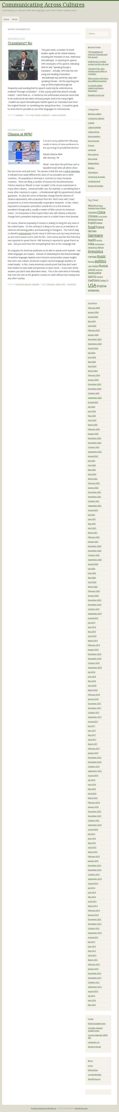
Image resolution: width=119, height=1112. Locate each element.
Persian (38, 115)
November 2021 (94, 497)
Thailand (100, 277)
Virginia (102, 286)
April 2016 (92, 793)
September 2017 (95, 717)
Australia (91, 208)
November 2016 (94, 762)
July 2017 (91, 726)
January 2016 (93, 807)
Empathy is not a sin (96, 95)
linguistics (95, 251)
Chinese (93, 216)
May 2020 (92, 577)
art (97, 205)
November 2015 (94, 816)
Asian (101, 206)
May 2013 (92, 951)
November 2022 (94, 443)
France (99, 227)
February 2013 (94, 964)
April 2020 (92, 582)
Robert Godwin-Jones (97, 1023)
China (101, 212)
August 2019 (93, 618)
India (91, 243)
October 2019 (93, 609)
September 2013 (95, 933)
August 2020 (93, 564)
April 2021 (92, 528)
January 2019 (93, 649)
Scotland (99, 270)
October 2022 (93, 447)
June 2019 (92, 627)
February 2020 (94, 591)
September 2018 (95, 667)
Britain (103, 208)
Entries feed (93, 1070)
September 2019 (95, 613)
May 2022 (92, 470)
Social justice (94, 272)
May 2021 (92, 523)
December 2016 (94, 757)
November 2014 (94, 870)
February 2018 (94, 694)
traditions (94, 280)
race (90, 266)
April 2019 (92, 636)
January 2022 (93, 488)
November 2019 (94, 604)
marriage (92, 256)
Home (6, 19)
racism (95, 265)
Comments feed (94, 1074)
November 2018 (94, 658)
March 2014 (93, 906)
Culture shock (93, 132)
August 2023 (93, 402)
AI (95, 205)
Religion (91, 168)
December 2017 (94, 703)
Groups (91, 145)
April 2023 (92, 420)
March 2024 (93, 371)
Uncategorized (94, 181)
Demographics (94, 136)
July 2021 (91, 514)
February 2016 (94, 802)
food (91, 227)
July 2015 (91, 834)
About (15, 19)
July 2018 (91, 672)
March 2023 (93, 425)
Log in (90, 1065)
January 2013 (93, 969)
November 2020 (94, 550)
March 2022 (93, 479)
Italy (95, 248)
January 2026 (93, 312)
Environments (93, 141)
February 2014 (94, 910)
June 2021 (92, 519)
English (92, 222)
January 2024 (93, 380)
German (92, 231)
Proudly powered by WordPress (43, 1108)
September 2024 (95, 344)
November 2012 (94, 978)
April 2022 (92, 474)
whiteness (93, 290)
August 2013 (93, 937)
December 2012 (94, 973)
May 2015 (92, 843)
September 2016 (95, 771)
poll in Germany (72, 171)
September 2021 (95, 506)
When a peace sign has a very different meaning (98, 79)
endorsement (25, 233)
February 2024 (94, 375)
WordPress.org (94, 1079)
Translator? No (20, 43)
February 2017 (94, 748)
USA (63, 284)
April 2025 (92, 326)
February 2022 (94, 483)
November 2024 (94, 339)
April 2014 (92, 901)
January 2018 (93, 699)
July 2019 (91, 622)
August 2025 (93, 317)
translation (46, 115)
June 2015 (92, 838)
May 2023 (92, 416)
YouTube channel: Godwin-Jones (95, 1029)
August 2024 (93, 348)
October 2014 (93, 874)
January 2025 (93, 335)
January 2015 (93, 861)
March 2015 (93, 852)
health (92, 240)
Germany (51, 284)
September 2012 (95, 987)
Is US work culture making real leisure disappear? (95, 88)
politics (58, 284)
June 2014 (92, 892)
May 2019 (92, 631)
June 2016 (92, 784)
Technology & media (96, 177)
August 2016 (93, 775)
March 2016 (93, 798)
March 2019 (93, 640)
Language (19, 115)
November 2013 (94, 924)
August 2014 (93, 883)
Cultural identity (94, 127)
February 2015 (94, 856)
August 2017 (93, 721)
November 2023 (94, 389)
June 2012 (92, 1000)
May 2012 (92, 1005)
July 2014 (91, 888)
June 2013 (92, 946)
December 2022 (94, 438)
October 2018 (93, 663)
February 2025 (94, 330)
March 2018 (93, 690)
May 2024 (92, 362)
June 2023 (92, 411)
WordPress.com (81, 1108)
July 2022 (91, 461)
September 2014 (95, 879)
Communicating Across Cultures (43, 5)
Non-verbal (92, 159)
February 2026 (94, 308)
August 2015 (93, 829)
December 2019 (94, 600)
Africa (90, 205)
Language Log (93, 1042)
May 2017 (92, 735)
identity (99, 240)
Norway (91, 261)
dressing (92, 219)
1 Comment (71, 284)
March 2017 (93, 744)
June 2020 (92, 573)
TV (107, 280)
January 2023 (93, 434)
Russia (103, 266)
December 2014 (94, 865)
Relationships (93, 163)
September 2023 (95, 398)
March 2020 (93, 586)
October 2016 (93, 766)
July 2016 (91, 780)
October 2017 (93, 712)
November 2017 (94, 708)
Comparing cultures (23, 284)
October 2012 (93, 982)
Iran (32, 115)
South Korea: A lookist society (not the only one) (98, 62)
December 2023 (94, 384)
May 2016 (92, 789)
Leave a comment (59, 115)
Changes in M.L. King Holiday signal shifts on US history (97, 71)
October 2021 (93, 501)
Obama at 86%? (20, 134)
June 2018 (92, 676)
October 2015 (93, 820)
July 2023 (91, 407)
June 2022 (92, 465)
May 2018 (92, 681)
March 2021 (93, 532)
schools (91, 269)
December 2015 (94, 811)
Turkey (103, 280)
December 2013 (94, 919)
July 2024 (91, 353)
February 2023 (94, 429)
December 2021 (94, 492)
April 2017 (92, 739)
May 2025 (92, 321)
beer (98, 208)
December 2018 (94, 654)
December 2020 (94, 546)
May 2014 (92, 897)
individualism (99, 244)
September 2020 (95, 559)
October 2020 (93, 555)
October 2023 (93, 393)
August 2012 (93, 991)
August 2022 (93, 456)
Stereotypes (93, 172)
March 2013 (93, 960)
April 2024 (92, 366)
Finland (99, 223)
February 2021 (94, 537)
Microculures (93, 154)
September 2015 (95, 825)
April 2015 (92, 847)
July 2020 (91, 568)
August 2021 (93, 510)
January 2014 (93, 915)
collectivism (102, 216)
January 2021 (93, 541)
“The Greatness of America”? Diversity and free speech (97, 54)
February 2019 (94, 645)
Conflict (91, 123)
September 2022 (95, 452)
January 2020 (93, 595)
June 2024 (92, 357)
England (99, 219)
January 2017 (93, 753)
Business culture (94, 114)
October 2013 (93, 928)
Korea (101, 247)
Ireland (91, 247)
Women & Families (95, 186)
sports (92, 276)
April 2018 (92, 685)
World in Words (94, 1047)
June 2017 (92, 730)
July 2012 (91, 996)
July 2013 (91, 942)
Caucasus (92, 212)
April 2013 (92, 955)
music (101, 256)
